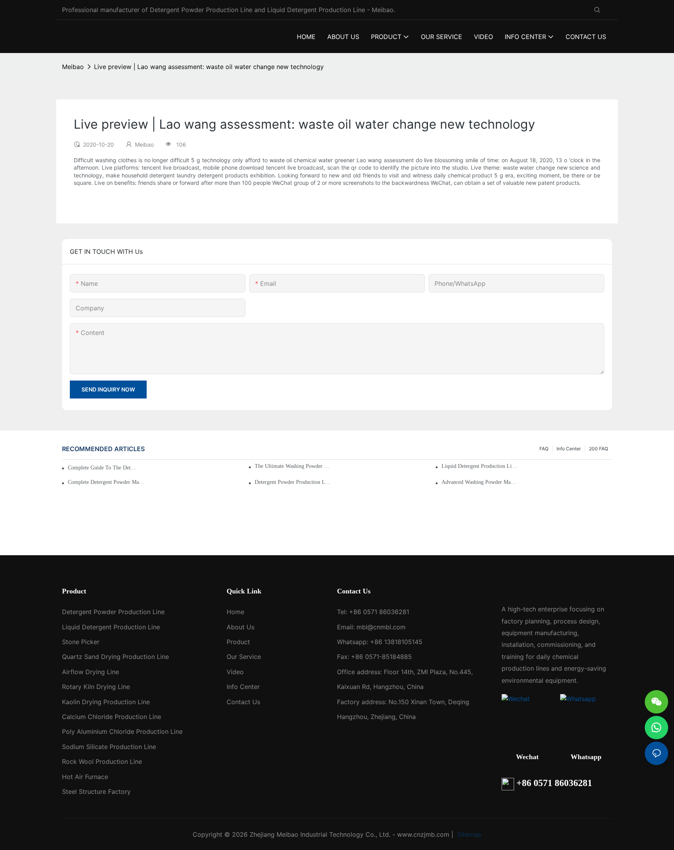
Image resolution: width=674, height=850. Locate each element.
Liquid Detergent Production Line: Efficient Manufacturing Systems (480, 466)
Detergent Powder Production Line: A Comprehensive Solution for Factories (293, 482)
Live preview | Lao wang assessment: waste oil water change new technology (209, 67)
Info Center (569, 449)
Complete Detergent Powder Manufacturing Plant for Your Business (106, 482)
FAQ (543, 449)
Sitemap (468, 834)
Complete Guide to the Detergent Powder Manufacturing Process (103, 468)
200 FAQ (598, 449)
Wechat (527, 757)
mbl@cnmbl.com (381, 627)
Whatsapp (586, 757)
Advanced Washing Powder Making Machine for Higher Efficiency (480, 482)
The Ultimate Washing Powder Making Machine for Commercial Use (293, 466)
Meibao (73, 67)
